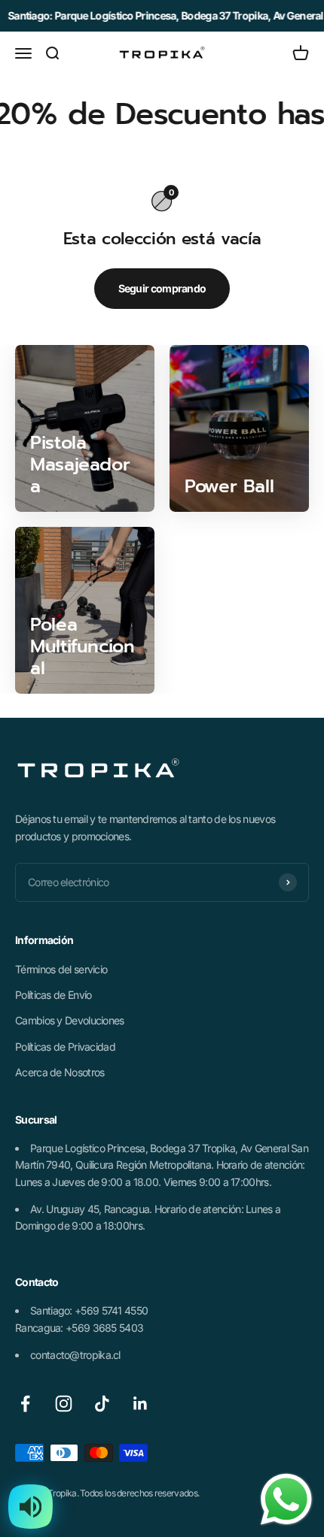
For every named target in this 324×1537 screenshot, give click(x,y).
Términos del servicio (61, 969)
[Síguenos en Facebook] (25, 1403)
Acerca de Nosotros (59, 1072)
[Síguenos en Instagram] (63, 1403)
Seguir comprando (162, 288)
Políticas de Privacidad (65, 1046)
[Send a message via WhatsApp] (286, 1499)
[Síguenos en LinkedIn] (140, 1403)
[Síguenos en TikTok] (102, 1403)
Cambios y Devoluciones (69, 1020)
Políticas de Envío (53, 994)
